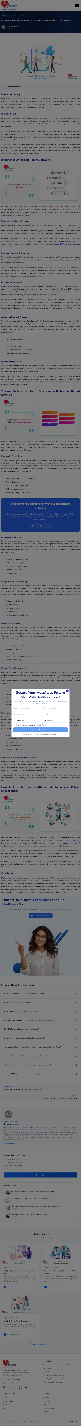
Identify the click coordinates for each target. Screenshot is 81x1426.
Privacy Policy (41, 725)
